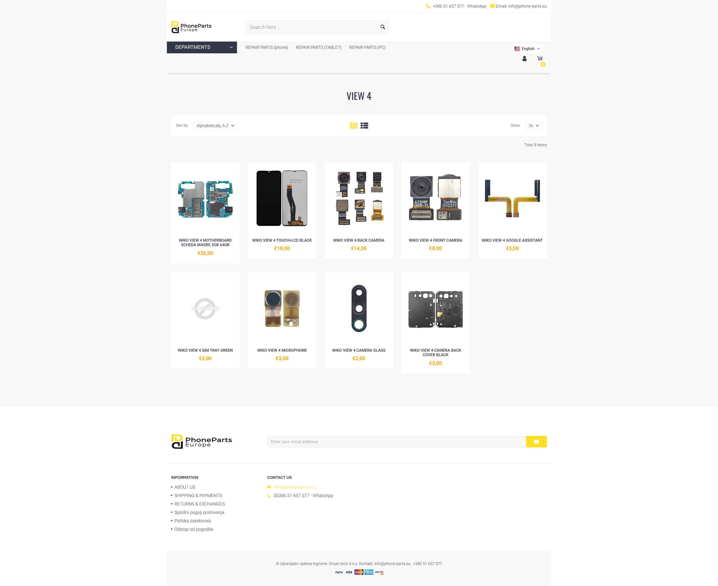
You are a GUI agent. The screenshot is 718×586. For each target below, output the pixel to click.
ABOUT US (184, 487)
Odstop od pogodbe (193, 529)
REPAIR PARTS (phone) (267, 47)
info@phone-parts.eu (527, 6)
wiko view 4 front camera (435, 240)
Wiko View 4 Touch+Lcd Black (282, 240)
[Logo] (191, 27)
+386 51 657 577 (448, 6)
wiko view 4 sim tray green (205, 350)
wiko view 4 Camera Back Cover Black (435, 353)
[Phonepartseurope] (202, 441)
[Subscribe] (536, 441)
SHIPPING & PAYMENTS (198, 495)
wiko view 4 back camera (358, 240)
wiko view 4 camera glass (358, 350)
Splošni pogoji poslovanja (199, 512)
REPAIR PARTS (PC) (367, 47)
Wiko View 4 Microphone (282, 350)
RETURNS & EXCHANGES (199, 504)
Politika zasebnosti (192, 520)
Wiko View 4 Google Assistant (512, 240)
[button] (527, 48)
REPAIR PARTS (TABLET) (318, 47)
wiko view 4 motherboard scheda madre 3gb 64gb (205, 243)
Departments (192, 47)
